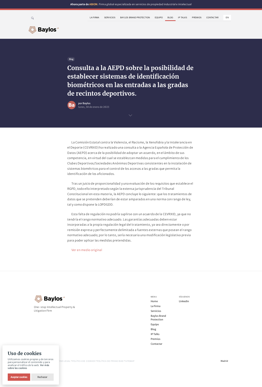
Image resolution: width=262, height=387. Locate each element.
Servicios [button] (109, 17)
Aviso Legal (64, 361)
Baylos (87, 103)
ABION (93, 4)
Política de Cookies (83, 361)
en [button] (227, 17)
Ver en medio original (86, 250)
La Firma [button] (94, 17)
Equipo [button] (159, 17)
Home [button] (154, 301)
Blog (71, 59)
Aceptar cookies (19, 377)
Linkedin (184, 301)
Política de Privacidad (110, 361)
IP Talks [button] (182, 17)
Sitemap (129, 361)
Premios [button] (197, 17)
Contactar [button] (212, 17)
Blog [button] (170, 17)
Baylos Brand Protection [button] (135, 17)
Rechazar (42, 377)
